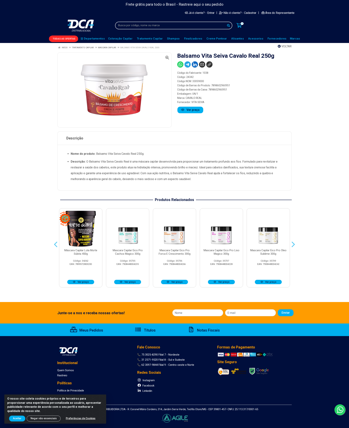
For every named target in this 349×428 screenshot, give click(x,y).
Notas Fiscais (208, 330)
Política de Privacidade (70, 390)
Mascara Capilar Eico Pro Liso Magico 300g (221, 252)
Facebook (148, 385)
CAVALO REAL (194, 97)
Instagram (148, 380)
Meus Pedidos (91, 330)
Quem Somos (65, 370)
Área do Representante (279, 12)
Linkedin (147, 391)
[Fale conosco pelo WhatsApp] (339, 409)
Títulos (149, 330)
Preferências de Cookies (80, 418)
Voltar (286, 46)
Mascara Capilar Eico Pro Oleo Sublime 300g (268, 252)
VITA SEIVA (197, 102)
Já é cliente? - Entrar (201, 12)
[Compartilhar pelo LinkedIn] (195, 64)
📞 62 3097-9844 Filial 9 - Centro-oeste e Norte (165, 364)
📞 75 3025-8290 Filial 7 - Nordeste (158, 354)
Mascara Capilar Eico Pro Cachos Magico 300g (128, 252)
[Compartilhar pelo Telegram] (187, 64)
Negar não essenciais (44, 418)
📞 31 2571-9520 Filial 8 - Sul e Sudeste (161, 359)
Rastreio (62, 375)
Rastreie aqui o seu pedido (201, 4)
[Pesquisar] (228, 25)
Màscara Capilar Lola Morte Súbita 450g (80, 252)
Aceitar (17, 418)
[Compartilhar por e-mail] (202, 64)
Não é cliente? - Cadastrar (239, 12)
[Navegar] (56, 244)
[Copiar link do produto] (209, 64)
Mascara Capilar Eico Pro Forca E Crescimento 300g (174, 252)
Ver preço (193, 110)
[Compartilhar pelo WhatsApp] (180, 64)
